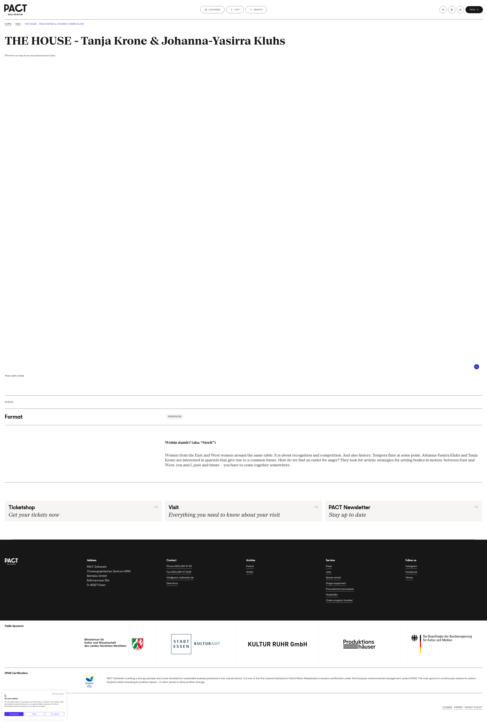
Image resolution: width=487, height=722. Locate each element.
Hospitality (332, 594)
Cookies (447, 707)
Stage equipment (336, 583)
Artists (249, 572)
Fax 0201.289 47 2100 (179, 572)
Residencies (174, 416)
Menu (472, 9)
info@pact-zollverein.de (180, 577)
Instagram (411, 566)
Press (329, 566)
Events (250, 566)
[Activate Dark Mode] (460, 9)
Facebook (411, 572)
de (443, 9)
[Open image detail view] (476, 366)
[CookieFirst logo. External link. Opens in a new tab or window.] (5, 696)
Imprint (458, 707)
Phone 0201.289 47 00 (179, 566)
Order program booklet (339, 600)
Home (8, 24)
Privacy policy (473, 707)
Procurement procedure (340, 589)
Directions (172, 583)
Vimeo (409, 577)
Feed (18, 24)
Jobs (328, 572)
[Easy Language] (451, 9)
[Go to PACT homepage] (15, 9)
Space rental (333, 577)
